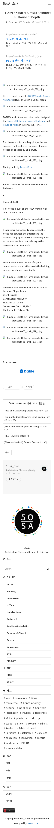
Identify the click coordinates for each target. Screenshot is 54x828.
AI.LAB (10, 584)
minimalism (21, 698)
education (11, 738)
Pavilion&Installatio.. (18, 626)
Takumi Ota (26, 167)
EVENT (10, 682)
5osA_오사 (12, 466)
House (10, 591)
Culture (11, 619)
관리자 (9, 794)
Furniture (11, 733)
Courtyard (40, 708)
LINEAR (24, 743)
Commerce (13, 598)
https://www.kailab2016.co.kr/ (21, 56)
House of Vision (11, 125)
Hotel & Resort (15, 612)
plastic (20, 718)
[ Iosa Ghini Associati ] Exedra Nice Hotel (24, 411)
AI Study (11, 661)
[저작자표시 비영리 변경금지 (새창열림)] (38, 387)
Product (10, 728)
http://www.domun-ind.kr (19, 34)
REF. (12, 403)
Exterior (11, 640)
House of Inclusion (36, 121)
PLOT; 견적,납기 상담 (18, 60)
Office (10, 605)
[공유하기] (14, 387)
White (9, 718)
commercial (12, 703)
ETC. (9, 654)
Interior (21, 403)
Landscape (13, 647)
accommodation (14, 748)
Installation (12, 713)
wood (9, 723)
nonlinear (25, 708)
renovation (27, 738)
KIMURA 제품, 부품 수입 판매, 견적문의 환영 (26, 45)
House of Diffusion (16, 121)
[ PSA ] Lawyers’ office (15, 436)
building (34, 718)
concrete (42, 733)
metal (33, 728)
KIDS (9, 675)
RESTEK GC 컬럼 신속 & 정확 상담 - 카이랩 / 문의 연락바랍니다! (26, 67)
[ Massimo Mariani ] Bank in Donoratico (23, 442)
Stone (20, 724)
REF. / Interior (25, 22)
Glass (34, 698)
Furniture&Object (16, 633)
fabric (22, 728)
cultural (10, 708)
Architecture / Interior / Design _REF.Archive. (20, 471)
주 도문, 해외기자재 (17, 39)
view (8, 698)
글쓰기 (9, 801)
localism (10, 743)
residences (40, 713)
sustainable (26, 733)
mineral (44, 724)
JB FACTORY (33, 823)
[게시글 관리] (18, 387)
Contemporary (32, 703)
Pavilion (26, 713)
